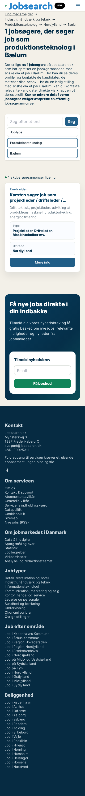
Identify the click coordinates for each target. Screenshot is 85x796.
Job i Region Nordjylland (24, 647)
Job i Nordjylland (18, 672)
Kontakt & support (19, 492)
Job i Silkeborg (17, 732)
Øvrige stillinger (17, 617)
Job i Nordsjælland (20, 655)
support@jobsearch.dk (23, 446)
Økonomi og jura (18, 612)
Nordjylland (52, 24)
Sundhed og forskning (22, 604)
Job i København (18, 702)
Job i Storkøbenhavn (21, 651)
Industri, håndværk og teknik (28, 19)
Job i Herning (15, 749)
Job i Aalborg (15, 715)
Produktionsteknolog (21, 24)
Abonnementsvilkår (20, 496)
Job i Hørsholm (16, 754)
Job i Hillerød (15, 745)
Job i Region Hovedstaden (26, 642)
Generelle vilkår (17, 501)
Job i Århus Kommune (22, 638)
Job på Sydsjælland (20, 664)
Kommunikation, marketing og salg (32, 591)
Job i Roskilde (16, 741)
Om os (10, 488)
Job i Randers (16, 724)
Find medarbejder (19, 14)
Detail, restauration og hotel (27, 578)
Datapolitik (13, 509)
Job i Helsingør (16, 758)
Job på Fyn (14, 668)
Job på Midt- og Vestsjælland (28, 659)
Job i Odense (15, 711)
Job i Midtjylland (18, 681)
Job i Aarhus (14, 706)
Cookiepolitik (15, 514)
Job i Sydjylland (17, 685)
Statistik (11, 548)
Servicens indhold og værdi (26, 505)
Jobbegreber (15, 552)
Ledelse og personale (22, 599)
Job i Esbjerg (15, 719)
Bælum (73, 24)
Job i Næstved (16, 767)
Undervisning (15, 608)
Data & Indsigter (17, 539)
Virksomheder (15, 557)
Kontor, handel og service (25, 595)
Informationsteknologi (22, 586)
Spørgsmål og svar (19, 544)
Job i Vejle (13, 736)
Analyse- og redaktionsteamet (29, 561)
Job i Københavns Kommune (27, 634)
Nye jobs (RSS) (17, 522)
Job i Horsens (15, 762)
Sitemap (11, 518)
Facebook (7, 470)
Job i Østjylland (17, 677)
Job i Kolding (15, 728)
